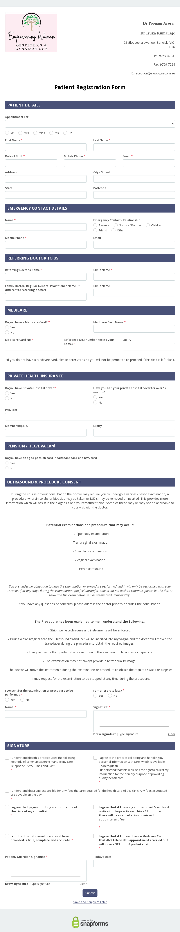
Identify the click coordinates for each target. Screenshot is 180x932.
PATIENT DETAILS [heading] (24, 105)
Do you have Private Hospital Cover (30, 388)
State (9, 188)
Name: (10, 707)
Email (128, 156)
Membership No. (16, 426)
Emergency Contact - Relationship (116, 220)
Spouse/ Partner (130, 225)
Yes (13, 327)
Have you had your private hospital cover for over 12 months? (129, 390)
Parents (104, 225)
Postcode (99, 188)
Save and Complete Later (90, 902)
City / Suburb (102, 172)
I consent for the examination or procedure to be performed (39, 693)
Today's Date (102, 857)
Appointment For (17, 117)
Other (121, 230)
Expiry (127, 340)
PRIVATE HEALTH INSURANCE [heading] (35, 376)
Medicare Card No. (19, 340)
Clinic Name (102, 270)
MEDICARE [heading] (17, 310)
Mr (12, 133)
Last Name (101, 140)
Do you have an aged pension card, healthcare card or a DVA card (51, 458)
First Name (13, 140)
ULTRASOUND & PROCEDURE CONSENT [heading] (44, 482)
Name (10, 220)
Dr (70, 133)
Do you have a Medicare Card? (27, 322)
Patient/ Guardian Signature (26, 857)
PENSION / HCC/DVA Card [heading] (31, 446)
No (12, 332)
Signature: (101, 707)
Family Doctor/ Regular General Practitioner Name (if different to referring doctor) (42, 288)
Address (11, 172)
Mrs (26, 133)
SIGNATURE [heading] (18, 745)
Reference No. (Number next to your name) (89, 342)
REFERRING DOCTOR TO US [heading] (32, 258)
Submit (90, 893)
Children (156, 225)
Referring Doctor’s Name (23, 270)
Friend (103, 230)
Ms (57, 133)
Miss (42, 133)
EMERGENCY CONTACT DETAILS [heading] (37, 208)
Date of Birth (15, 156)
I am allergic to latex (108, 690)
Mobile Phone (74, 156)
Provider (11, 410)
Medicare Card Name (109, 322)
